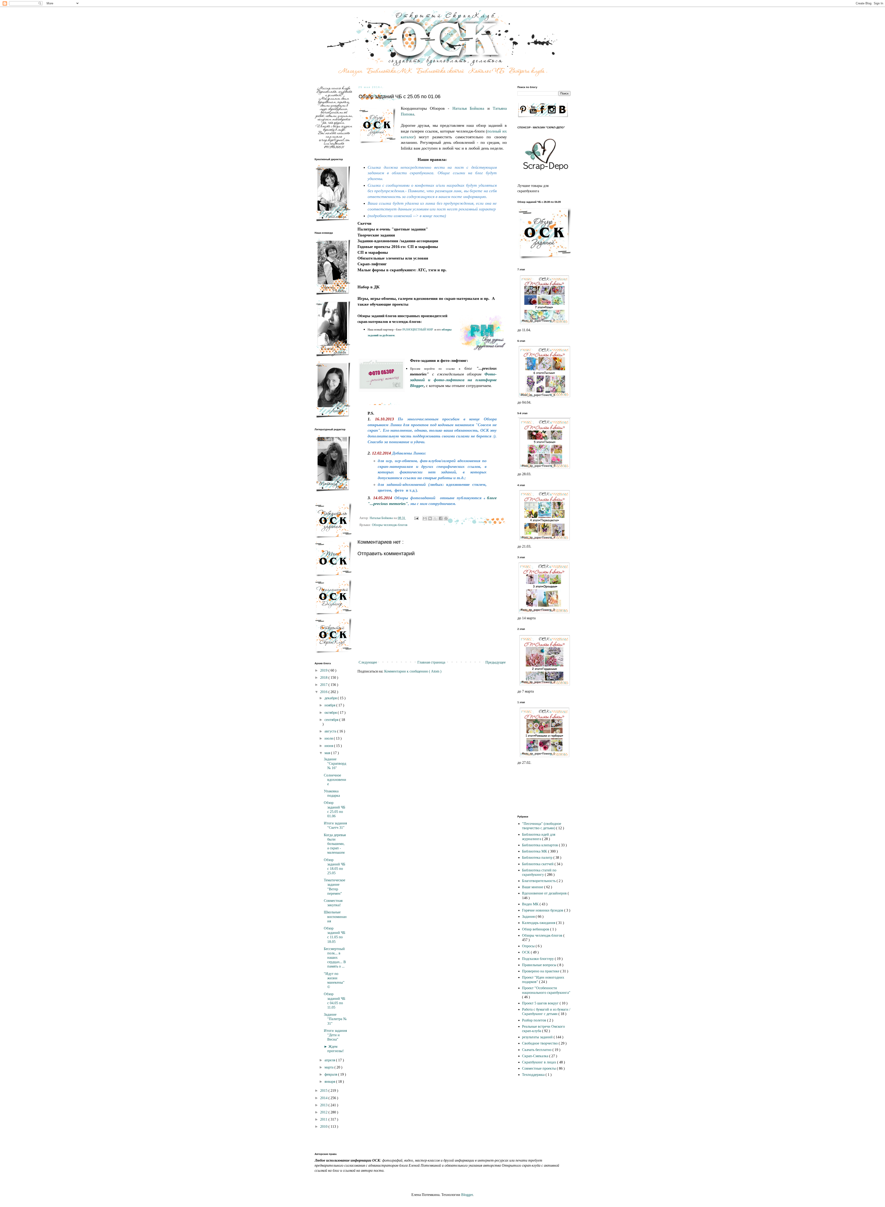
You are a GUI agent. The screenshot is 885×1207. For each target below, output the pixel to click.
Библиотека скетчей (538, 864)
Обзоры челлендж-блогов (389, 525)
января (330, 1081)
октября (331, 712)
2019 (324, 670)
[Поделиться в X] (435, 518)
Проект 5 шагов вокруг (541, 1003)
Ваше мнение (533, 887)
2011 (324, 1119)
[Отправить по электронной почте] (424, 518)
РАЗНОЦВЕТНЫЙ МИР (417, 329)
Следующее (368, 662)
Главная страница (431, 662)
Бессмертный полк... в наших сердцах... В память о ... (335, 957)
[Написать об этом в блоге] (430, 518)
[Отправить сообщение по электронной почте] (416, 518)
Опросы (529, 946)
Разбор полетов (534, 1020)
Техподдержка (534, 1075)
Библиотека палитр (537, 857)
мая (327, 753)
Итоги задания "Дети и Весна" (335, 1035)
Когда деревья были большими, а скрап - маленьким (335, 844)
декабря (331, 698)
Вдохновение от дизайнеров (545, 893)
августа (330, 731)
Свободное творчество (540, 1043)
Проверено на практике (541, 971)
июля (329, 738)
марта (329, 1067)
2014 (324, 1098)
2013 (324, 1105)
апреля (330, 1060)
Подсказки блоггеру (538, 959)
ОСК (526, 952)
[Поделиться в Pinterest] (446, 518)
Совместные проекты (539, 1068)
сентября (331, 720)
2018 (324, 677)
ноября (330, 705)
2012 (324, 1112)
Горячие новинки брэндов (543, 910)
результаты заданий (538, 1037)
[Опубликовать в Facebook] (440, 518)
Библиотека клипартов (540, 845)
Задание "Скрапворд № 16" (335, 763)
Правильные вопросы (539, 965)
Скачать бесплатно (537, 1050)
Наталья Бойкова (468, 108)
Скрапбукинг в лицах (539, 1062)
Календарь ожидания (539, 923)
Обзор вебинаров (536, 929)
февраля (331, 1074)
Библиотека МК (535, 851)
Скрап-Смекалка (535, 1056)
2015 (324, 1090)
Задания (529, 916)
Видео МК (531, 904)
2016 (324, 692)
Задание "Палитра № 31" (335, 1018)
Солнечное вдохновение (335, 779)
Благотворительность (539, 881)
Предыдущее (495, 662)
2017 (324, 685)
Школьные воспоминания (335, 916)
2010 (324, 1126)
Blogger (467, 1195)
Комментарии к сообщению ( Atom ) (412, 671)
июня (329, 746)
